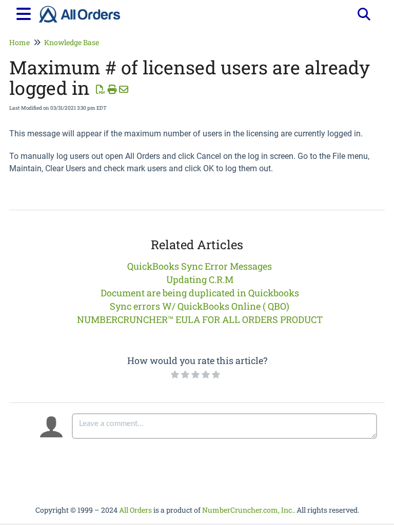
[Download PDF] (101, 89)
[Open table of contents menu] (25, 12)
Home (19, 42)
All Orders (135, 510)
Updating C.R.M (199, 279)
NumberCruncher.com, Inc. (247, 510)
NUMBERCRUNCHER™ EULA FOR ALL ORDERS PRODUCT (200, 319)
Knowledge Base (71, 42)
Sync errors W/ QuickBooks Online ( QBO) (199, 306)
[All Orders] (79, 9)
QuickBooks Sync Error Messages (199, 266)
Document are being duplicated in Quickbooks (200, 293)
